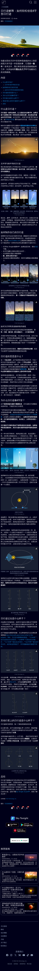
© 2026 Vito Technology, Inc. (19, 961)
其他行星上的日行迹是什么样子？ (14, 101)
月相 (2, 939)
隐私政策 (10, 963)
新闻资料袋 (22, 963)
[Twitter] (17, 56)
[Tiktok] (28, 955)
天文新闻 (5, 7)
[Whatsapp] (27, 56)
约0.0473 (13, 682)
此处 (36, 246)
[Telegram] (22, 56)
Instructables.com (14, 240)
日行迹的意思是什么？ (10, 92)
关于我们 (4, 942)
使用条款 (16, 963)
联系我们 (4, 946)
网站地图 (29, 963)
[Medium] (19, 955)
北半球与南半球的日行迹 (12, 84)
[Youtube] (24, 955)
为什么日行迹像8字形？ (11, 95)
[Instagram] (11, 955)
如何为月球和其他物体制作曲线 (14, 90)
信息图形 (4, 936)
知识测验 (4, 933)
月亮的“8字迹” (10, 119)
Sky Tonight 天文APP (23, 791)
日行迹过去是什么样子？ (11, 98)
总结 (4, 104)
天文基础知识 (8, 21)
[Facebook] (12, 56)
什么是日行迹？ (8, 82)
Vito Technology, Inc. (20, 48)
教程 (2, 929)
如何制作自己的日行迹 (10, 87)
